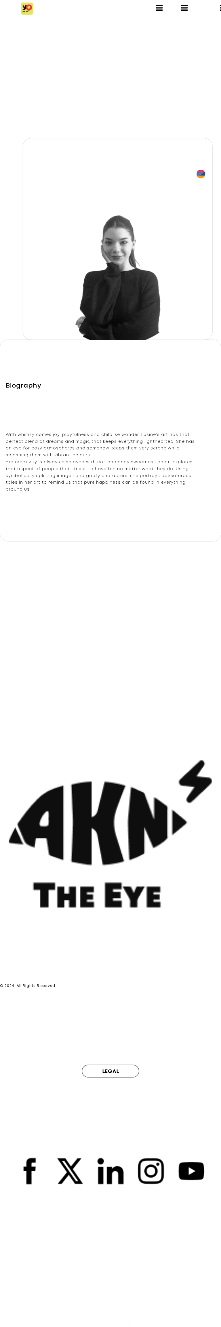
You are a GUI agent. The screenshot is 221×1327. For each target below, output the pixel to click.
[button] (159, 8)
